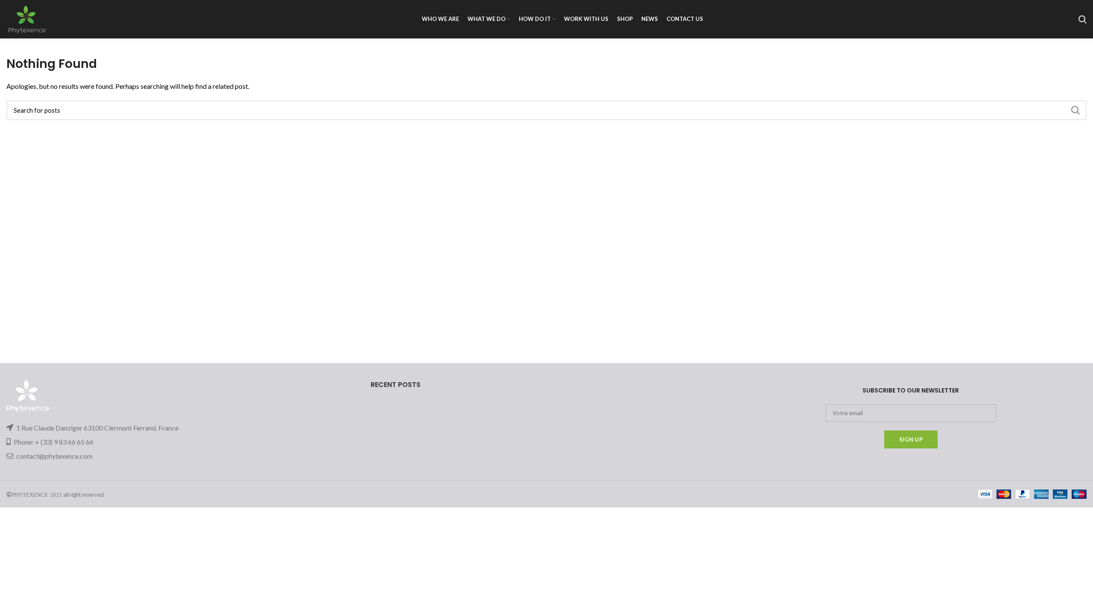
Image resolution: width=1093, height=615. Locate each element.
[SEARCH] (1075, 110)
